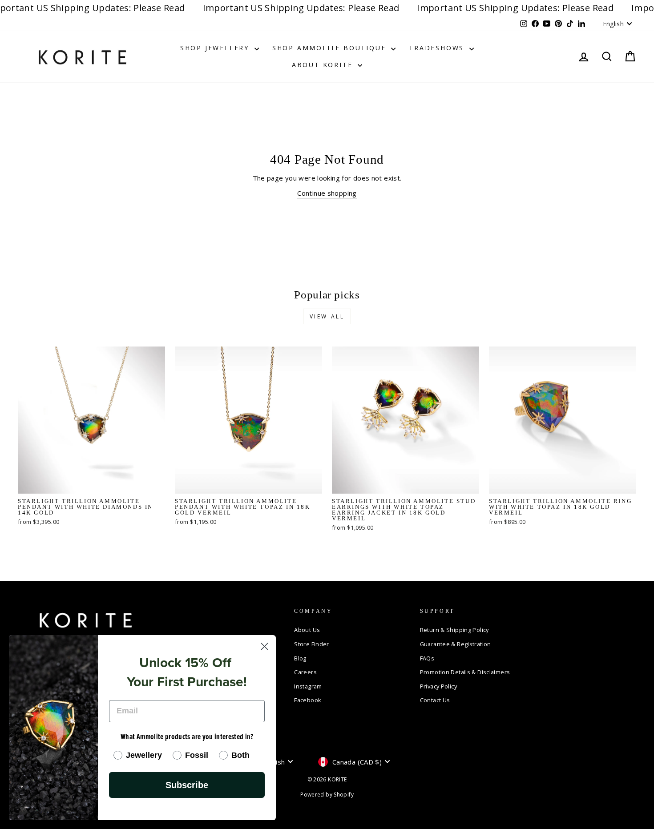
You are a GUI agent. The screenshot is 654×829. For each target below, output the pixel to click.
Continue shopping (326, 193)
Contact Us (435, 700)
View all (327, 316)
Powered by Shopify (327, 794)
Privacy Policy (438, 686)
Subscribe (187, 785)
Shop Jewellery (216, 48)
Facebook (307, 700)
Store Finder (311, 644)
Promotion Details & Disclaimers (465, 672)
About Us (307, 630)
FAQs (427, 658)
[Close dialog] (264, 646)
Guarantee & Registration (455, 644)
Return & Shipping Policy (454, 630)
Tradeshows (438, 48)
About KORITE (323, 64)
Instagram (308, 686)
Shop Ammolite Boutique (330, 48)
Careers (305, 672)
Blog (300, 658)
